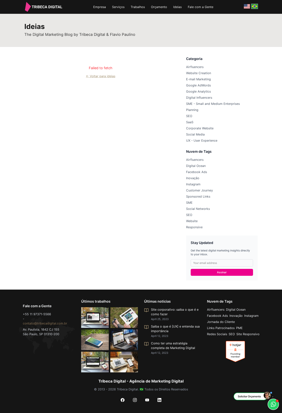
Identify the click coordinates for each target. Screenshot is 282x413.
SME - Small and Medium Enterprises (213, 104)
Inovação (192, 178)
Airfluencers (195, 67)
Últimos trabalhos (95, 301)
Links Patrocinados (221, 328)
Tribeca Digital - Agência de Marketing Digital (141, 381)
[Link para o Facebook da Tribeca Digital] (122, 400)
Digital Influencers (199, 97)
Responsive (194, 227)
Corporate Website (200, 128)
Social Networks (198, 209)
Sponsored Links (198, 196)
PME (239, 328)
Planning (192, 110)
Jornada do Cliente (221, 322)
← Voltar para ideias (100, 76)
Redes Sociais (217, 334)
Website (192, 221)
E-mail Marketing (198, 79)
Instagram (193, 184)
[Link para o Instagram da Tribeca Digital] (135, 400)
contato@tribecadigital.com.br (45, 323)
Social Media (195, 134)
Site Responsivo (248, 334)
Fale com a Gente (200, 7)
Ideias (177, 7)
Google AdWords (198, 85)
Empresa (99, 7)
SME (189, 202)
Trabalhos (138, 7)
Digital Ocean (196, 166)
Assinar (222, 272)
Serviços (118, 7)
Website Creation (198, 73)
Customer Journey (199, 190)
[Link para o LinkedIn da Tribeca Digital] (159, 400)
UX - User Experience (201, 140)
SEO (189, 116)
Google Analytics (198, 91)
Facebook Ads (196, 172)
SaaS (189, 122)
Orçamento (159, 7)
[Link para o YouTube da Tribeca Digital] (147, 400)
